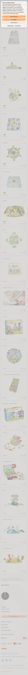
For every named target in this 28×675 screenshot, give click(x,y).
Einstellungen (14, 22)
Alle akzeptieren (14, 16)
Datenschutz (10, 25)
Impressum (18, 25)
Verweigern (14, 19)
